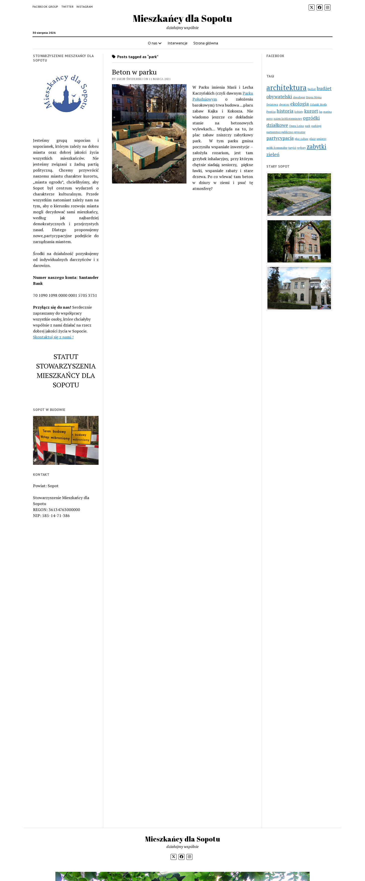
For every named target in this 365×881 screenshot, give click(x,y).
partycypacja (280, 138)
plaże (312, 139)
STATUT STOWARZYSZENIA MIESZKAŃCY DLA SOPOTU (66, 370)
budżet (312, 89)
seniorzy (321, 139)
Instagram (84, 6)
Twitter (67, 6)
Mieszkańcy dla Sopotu (182, 18)
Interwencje (177, 42)
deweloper (299, 97)
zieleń (272, 154)
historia (285, 111)
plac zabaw (301, 139)
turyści (292, 147)
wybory (301, 147)
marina (327, 111)
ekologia (299, 104)
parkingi (316, 126)
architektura (286, 87)
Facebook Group (45, 6)
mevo (269, 118)
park (307, 126)
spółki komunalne (276, 147)
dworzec (284, 104)
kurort (311, 111)
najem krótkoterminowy (288, 118)
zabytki (316, 146)
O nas (152, 42)
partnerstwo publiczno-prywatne (285, 132)
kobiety (298, 111)
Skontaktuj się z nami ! (53, 337)
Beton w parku (134, 71)
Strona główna (205, 42)
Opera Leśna (296, 126)
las (320, 111)
